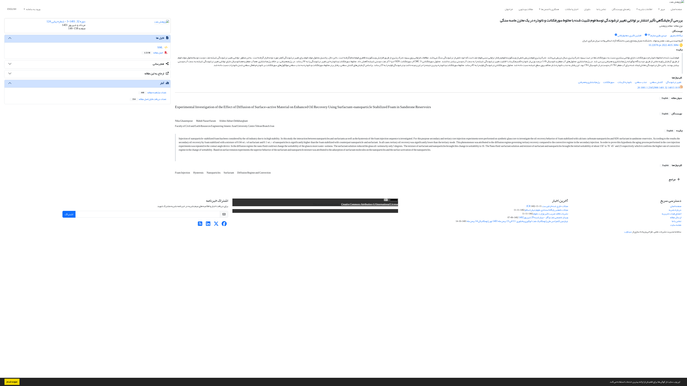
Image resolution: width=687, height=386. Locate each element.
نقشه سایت (675, 224)
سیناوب (628, 231)
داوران (587, 9)
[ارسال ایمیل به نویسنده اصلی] (649, 35)
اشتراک (69, 214)
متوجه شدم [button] (12, 382)
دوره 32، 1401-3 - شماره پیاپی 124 (66, 21)
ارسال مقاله (675, 217)
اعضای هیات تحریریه (671, 213)
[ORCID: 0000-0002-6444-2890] (645, 35)
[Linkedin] (208, 224)
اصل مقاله (153, 52)
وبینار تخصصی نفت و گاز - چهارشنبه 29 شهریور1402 (543, 217)
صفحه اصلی (676, 9)
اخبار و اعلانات (571, 9)
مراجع (672, 179)
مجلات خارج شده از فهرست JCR (547, 206)
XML (160, 47)
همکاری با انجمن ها (550, 9)
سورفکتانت (608, 82)
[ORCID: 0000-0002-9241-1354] (615, 35)
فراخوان (509, 9)
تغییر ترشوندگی (673, 82)
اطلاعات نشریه (645, 9)
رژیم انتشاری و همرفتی (589, 82)
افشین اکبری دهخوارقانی (629, 35)
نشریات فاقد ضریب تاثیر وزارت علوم (550, 213)
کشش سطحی (656, 82)
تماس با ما (601, 9)
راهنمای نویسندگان (621, 9)
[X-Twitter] (216, 224)
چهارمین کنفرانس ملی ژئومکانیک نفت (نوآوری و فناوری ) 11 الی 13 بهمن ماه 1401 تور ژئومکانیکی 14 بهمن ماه (517, 221)
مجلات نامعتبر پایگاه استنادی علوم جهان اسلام (546, 209)
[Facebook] (224, 224)
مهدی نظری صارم (659, 35)
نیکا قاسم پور (676, 35)
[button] (608, 382)
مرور (662, 9)
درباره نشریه (675, 209)
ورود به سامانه (33, 9)
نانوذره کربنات (625, 82)
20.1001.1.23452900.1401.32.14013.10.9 (658, 87)
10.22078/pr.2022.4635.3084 (663, 45)
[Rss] (200, 224)
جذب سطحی (641, 82)
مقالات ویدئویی (526, 9)
